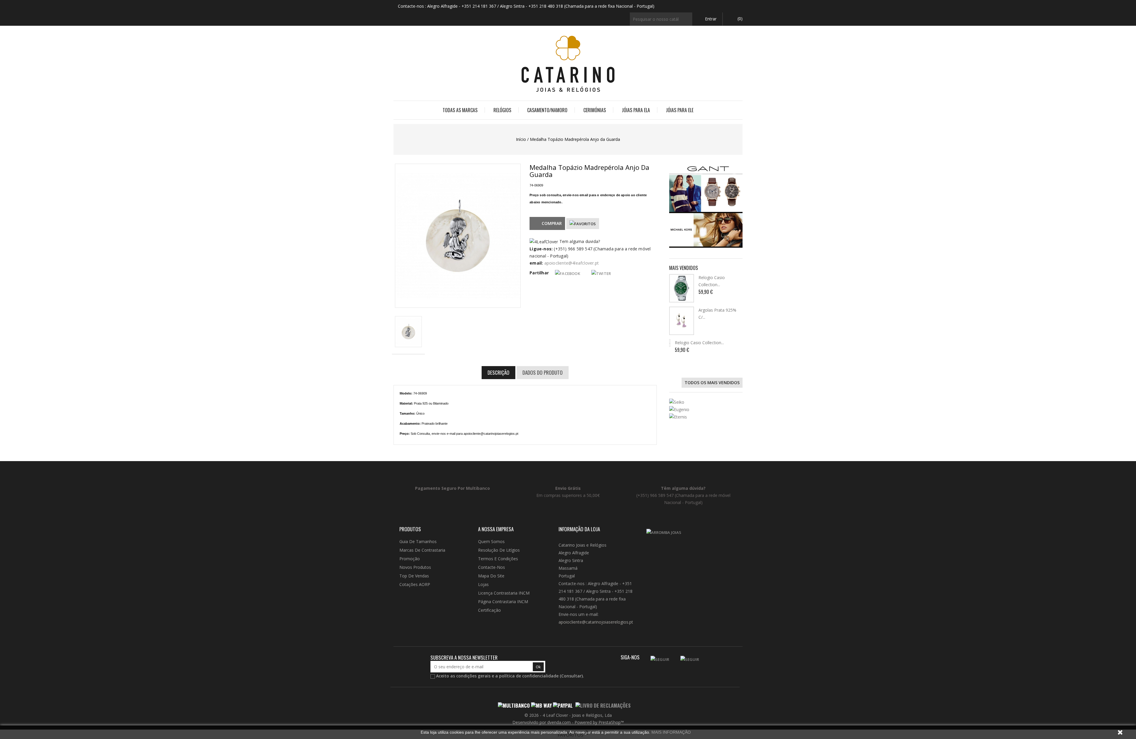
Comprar (552, 223)
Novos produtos (415, 567)
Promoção (409, 558)
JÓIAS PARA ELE (679, 110)
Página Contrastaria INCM (503, 601)
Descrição (498, 372)
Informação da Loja (579, 529)
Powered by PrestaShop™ (599, 722)
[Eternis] (706, 417)
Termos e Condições (498, 558)
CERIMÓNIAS (594, 110)
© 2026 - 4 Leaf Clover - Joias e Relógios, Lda (568, 715)
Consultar (571, 676)
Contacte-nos (491, 567)
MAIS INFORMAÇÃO (671, 732)
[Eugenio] (706, 409)
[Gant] (706, 188)
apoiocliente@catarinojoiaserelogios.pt (596, 622)
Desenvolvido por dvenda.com (542, 722)
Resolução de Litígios (499, 550)
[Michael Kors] (706, 230)
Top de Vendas (414, 576)
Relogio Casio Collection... (699, 342)
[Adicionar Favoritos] (582, 223)
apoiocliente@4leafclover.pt (571, 263)
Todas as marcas (460, 110)
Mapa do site (491, 576)
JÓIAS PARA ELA (636, 110)
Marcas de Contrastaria (422, 550)
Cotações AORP (414, 584)
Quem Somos (491, 541)
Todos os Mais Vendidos (712, 382)
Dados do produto (542, 372)
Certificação (489, 610)
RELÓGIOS (502, 110)
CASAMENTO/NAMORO (547, 110)
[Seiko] (706, 402)
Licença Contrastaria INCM (504, 593)
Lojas (483, 584)
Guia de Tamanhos (418, 541)
